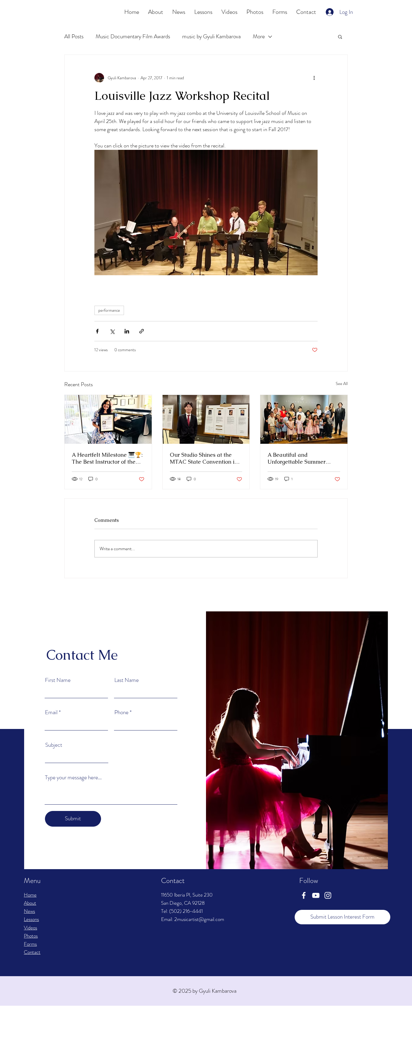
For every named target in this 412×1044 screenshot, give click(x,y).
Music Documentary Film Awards (133, 36)
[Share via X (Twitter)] (112, 331)
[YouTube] (315, 895)
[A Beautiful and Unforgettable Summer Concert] (303, 419)
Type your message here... (73, 777)
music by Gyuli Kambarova (211, 36)
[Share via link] (141, 331)
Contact (32, 952)
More (259, 36)
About (30, 903)
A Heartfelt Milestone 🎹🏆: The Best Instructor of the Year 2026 (107, 458)
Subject (53, 745)
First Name (58, 680)
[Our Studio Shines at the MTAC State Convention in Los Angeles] (206, 419)
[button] (340, 36)
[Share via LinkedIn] (127, 331)
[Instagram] (327, 895)
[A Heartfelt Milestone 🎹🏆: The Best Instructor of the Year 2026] (108, 419)
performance (109, 310)
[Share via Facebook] (97, 331)
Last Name (126, 680)
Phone (121, 712)
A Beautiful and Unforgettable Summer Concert (296, 458)
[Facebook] (303, 895)
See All (342, 383)
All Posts (74, 36)
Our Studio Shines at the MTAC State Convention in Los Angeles (204, 458)
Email (51, 712)
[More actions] (314, 77)
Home (30, 894)
